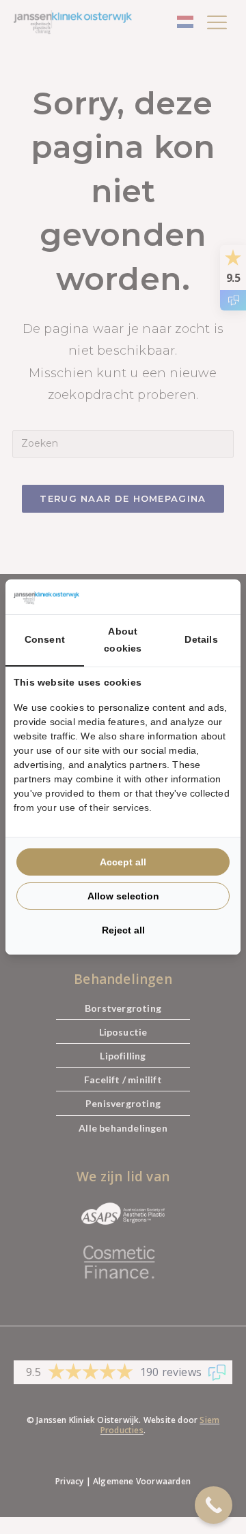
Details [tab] (200, 639)
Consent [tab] (45, 639)
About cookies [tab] (122, 640)
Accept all (123, 862)
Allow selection (123, 896)
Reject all (123, 930)
